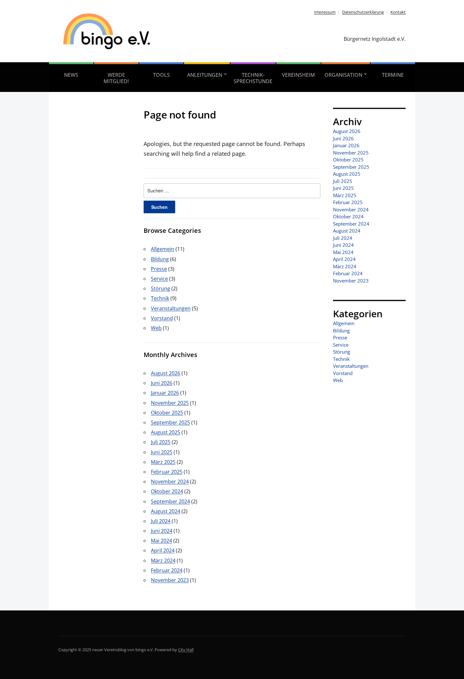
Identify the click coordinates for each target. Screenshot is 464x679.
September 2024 (170, 501)
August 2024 (165, 511)
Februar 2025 (166, 471)
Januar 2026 (165, 392)
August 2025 (165, 432)
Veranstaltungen (171, 308)
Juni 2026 (161, 382)
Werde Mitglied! (116, 78)
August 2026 (165, 373)
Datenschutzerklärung (363, 12)
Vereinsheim (298, 74)
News (71, 74)
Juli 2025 (160, 442)
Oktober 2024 (167, 491)
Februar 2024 (166, 570)
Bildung (160, 259)
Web (156, 327)
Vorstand (162, 318)
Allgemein (162, 249)
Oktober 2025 (167, 412)
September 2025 (170, 422)
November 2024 (170, 481)
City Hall (185, 649)
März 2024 (163, 560)
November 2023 (170, 580)
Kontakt (398, 12)
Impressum (325, 12)
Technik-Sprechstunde (253, 78)
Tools (161, 74)
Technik (160, 298)
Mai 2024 (161, 540)
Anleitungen (204, 74)
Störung (160, 288)
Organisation (343, 74)
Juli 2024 (160, 521)
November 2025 (170, 402)
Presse (159, 268)
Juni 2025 (161, 452)
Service (159, 278)
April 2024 (163, 550)
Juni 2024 (161, 530)
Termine (393, 74)
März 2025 (163, 461)
